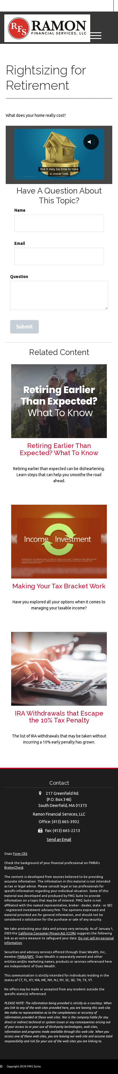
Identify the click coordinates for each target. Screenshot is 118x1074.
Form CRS (20, 853)
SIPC (30, 956)
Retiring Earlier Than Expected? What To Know (59, 449)
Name (19, 210)
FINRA (21, 956)
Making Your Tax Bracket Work (59, 586)
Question (19, 276)
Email (19, 243)
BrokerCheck (13, 867)
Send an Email (59, 839)
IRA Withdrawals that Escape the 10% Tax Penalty (59, 716)
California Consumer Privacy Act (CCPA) (47, 933)
